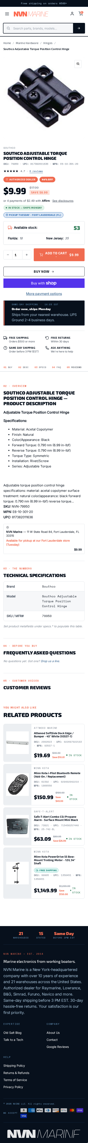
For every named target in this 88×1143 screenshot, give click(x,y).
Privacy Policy (13, 1087)
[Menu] (7, 14)
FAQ (56, 367)
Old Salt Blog (12, 1032)
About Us (53, 1032)
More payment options (44, 294)
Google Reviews (58, 1047)
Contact (52, 1039)
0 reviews (36, 171)
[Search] (79, 28)
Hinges (48, 43)
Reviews (74, 367)
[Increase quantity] (26, 254)
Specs (40, 367)
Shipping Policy (14, 1065)
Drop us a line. (50, 661)
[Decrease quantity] (8, 254)
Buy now (41, 271)
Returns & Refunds (16, 1073)
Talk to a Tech (13, 1039)
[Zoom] (78, 64)
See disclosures (62, 200)
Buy (8, 367)
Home (7, 43)
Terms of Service (15, 1080)
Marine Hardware (27, 43)
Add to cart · (62, 254)
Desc (23, 367)
